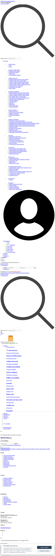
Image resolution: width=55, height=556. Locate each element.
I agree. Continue (44, 547)
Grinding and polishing (13, 91)
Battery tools (11, 157)
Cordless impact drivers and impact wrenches (19, 159)
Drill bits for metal (13, 127)
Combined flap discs (13, 100)
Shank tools (11, 104)
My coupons (10, 249)
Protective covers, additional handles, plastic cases (20, 171)
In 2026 (11, 179)
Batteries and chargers (14, 163)
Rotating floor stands (14, 72)
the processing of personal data (14, 445)
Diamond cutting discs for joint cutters (17, 80)
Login (2, 3)
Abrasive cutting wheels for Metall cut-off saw (19, 84)
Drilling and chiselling (13, 119)
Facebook (3, 257)
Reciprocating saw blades (15, 87)
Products (5, 345)
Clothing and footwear (14, 188)
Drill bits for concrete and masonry (17, 120)
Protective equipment (14, 186)
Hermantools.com (7, 427)
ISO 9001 (7, 423)
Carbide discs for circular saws (16, 85)
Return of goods (7, 480)
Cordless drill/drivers (14, 158)
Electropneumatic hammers (15, 152)
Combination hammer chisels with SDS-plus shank (20, 122)
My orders (9, 246)
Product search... (4, 58)
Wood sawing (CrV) (13, 111)
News (10, 66)
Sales (10, 65)
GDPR (48, 449)
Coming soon (11, 178)
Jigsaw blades (12, 88)
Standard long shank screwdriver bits (17, 138)
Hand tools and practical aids (15, 184)
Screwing (10, 135)
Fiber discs (11, 103)
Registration (6, 3)
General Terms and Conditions (28, 449)
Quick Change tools (13, 105)
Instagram (3, 260)
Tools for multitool (12, 110)
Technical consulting (8, 482)
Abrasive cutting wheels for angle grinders (18, 83)
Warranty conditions (16, 449)
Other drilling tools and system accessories (18, 132)
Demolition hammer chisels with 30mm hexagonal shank (22, 124)
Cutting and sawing (12, 78)
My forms (9, 247)
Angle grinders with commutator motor (18, 151)
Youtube (2, 259)
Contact (5, 257)
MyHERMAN (6, 414)
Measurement (12, 162)
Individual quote (7, 485)
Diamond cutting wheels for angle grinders (18, 79)
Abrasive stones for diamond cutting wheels (19, 82)
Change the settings (44, 550)
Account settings (11, 252)
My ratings (10, 250)
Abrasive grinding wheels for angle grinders (19, 95)
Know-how (6, 256)
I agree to (11, 445)
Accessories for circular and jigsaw (17, 172)
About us (5, 253)
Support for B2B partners (14, 70)
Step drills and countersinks (15, 128)
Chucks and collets (13, 170)
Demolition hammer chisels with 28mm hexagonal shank (22, 125)
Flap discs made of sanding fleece (16, 99)
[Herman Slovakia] (5, 448)
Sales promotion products (15, 75)
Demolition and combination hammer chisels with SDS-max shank (24, 123)
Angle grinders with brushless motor (17, 148)
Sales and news (11, 64)
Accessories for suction (14, 174)
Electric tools (11, 147)
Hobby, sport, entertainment (15, 189)
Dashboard (12, 245)
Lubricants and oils (13, 175)
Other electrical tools (13, 153)
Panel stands (12, 73)
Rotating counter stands (14, 71)
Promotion (10, 182)
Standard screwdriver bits (15, 136)
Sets (10, 116)
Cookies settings (42, 449)
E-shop (6, 61)
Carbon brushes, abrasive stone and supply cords (20, 167)
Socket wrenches (13, 143)
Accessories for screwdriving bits (16, 141)
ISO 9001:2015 (6, 499)
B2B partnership (7, 500)
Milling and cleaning (13, 113)
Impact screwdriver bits (14, 139)
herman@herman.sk (6, 527)
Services (5, 254)
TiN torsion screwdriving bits (15, 140)
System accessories (13, 106)
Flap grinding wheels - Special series (17, 96)
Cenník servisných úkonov (9, 484)
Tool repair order (7, 449)
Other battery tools (13, 160)
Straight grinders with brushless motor (17, 150)
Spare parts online (7, 483)
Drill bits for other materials (15, 131)
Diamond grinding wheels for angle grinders (19, 92)
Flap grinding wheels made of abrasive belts (19, 98)
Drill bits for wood (13, 129)
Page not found (6, 428)
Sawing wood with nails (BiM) (16, 112)
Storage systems (12, 185)
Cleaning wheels (13, 101)
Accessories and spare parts (14, 166)
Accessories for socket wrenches (16, 144)
